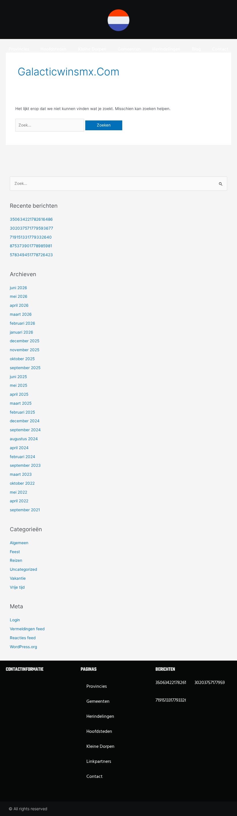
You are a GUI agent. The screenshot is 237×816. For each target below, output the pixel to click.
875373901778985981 (31, 246)
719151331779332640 (31, 237)
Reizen (16, 560)
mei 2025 (18, 385)
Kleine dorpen (92, 49)
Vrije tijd (17, 587)
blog (196, 49)
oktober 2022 (22, 483)
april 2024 (19, 447)
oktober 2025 (22, 358)
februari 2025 (22, 412)
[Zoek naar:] (50, 125)
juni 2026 (18, 287)
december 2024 (25, 421)
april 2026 (19, 305)
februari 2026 (22, 323)
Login (15, 620)
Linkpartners (98, 761)
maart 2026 (21, 314)
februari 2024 (22, 456)
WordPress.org (23, 646)
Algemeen (19, 542)
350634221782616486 (31, 219)
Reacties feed (23, 637)
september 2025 (25, 367)
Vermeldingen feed (27, 629)
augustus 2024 (24, 438)
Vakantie (18, 578)
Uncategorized (23, 569)
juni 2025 (18, 376)
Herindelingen (166, 49)
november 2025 (24, 349)
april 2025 (19, 394)
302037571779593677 (31, 228)
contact (220, 49)
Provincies (19, 49)
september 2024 (25, 429)
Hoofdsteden (53, 49)
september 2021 (25, 510)
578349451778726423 (31, 254)
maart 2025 (21, 403)
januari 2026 (21, 332)
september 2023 (25, 465)
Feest (15, 551)
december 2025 (24, 341)
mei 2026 (18, 296)
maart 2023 (21, 474)
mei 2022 (18, 492)
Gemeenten (129, 49)
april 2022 (19, 501)
